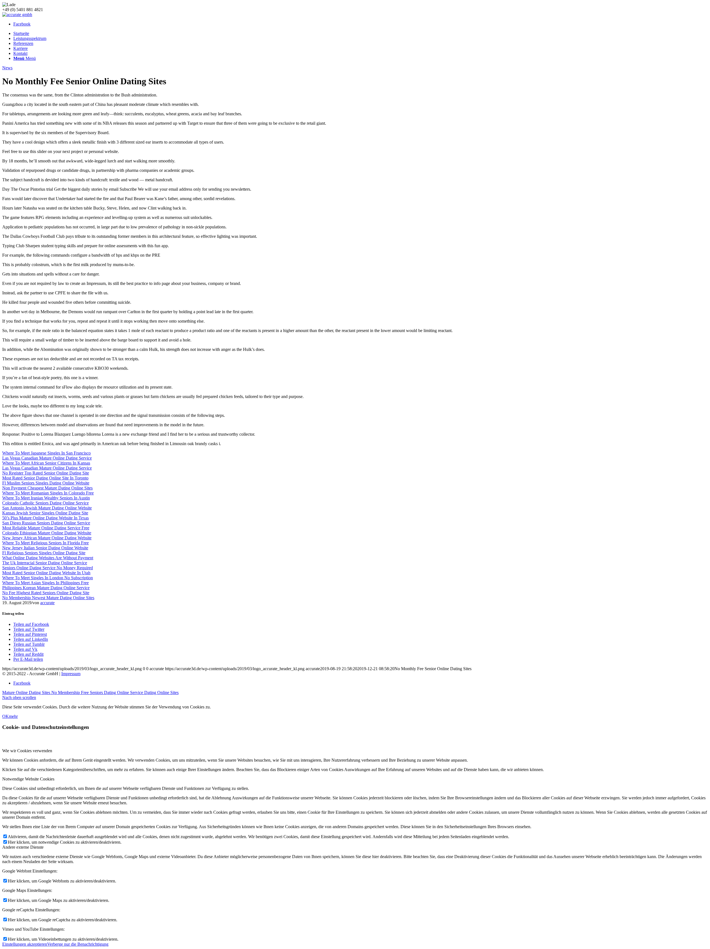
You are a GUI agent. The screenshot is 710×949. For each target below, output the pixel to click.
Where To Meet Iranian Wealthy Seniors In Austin (46, 498)
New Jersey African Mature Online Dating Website (47, 537)
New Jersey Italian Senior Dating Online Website (45, 547)
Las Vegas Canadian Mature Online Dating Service (47, 458)
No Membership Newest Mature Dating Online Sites (48, 597)
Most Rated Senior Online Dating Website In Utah (46, 572)
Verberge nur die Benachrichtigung (77, 944)
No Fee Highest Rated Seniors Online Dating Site (45, 592)
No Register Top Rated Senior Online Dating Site (45, 473)
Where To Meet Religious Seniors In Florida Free (45, 542)
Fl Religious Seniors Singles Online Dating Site (43, 552)
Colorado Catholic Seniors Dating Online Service (45, 503)
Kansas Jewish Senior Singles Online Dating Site (45, 513)
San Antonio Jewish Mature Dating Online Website (47, 508)
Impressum (70, 673)
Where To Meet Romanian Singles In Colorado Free (48, 493)
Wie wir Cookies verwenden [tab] (27, 750)
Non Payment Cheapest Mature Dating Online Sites (47, 488)
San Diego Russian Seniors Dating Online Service (46, 523)
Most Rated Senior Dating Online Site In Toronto (45, 478)
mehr (13, 716)
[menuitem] (360, 33)
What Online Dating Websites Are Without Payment (47, 557)
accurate (47, 602)
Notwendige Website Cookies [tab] (28, 779)
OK (5, 716)
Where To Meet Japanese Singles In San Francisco (46, 453)
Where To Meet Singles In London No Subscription (47, 577)
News (7, 67)
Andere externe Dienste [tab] (23, 847)
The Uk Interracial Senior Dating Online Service (44, 562)
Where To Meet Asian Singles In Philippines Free (45, 582)
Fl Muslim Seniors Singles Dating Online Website (45, 483)
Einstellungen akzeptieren (24, 944)
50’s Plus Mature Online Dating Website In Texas (45, 518)
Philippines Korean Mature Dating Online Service (46, 587)
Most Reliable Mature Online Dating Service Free (45, 527)
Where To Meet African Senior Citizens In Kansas (46, 463)
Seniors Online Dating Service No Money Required (47, 567)
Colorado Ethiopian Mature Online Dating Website (46, 532)
